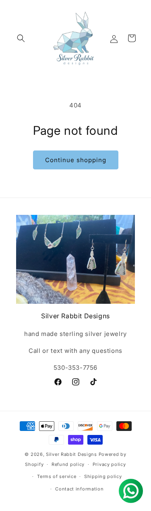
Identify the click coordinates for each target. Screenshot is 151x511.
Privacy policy (109, 464)
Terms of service (56, 476)
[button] (21, 38)
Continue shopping (75, 160)
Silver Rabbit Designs (72, 454)
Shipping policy (103, 476)
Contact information (79, 489)
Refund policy (68, 464)
